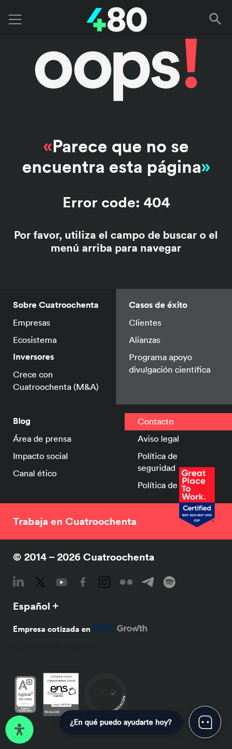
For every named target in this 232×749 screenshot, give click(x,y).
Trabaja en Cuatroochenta (75, 521)
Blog (22, 421)
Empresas (31, 322)
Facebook (83, 582)
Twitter (40, 582)
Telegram (147, 582)
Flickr (126, 582)
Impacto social (40, 455)
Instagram (104, 582)
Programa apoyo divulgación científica (171, 363)
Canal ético (35, 473)
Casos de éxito (158, 305)
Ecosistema (35, 339)
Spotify (169, 582)
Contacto (156, 421)
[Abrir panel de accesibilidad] (19, 730)
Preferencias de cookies (59, 646)
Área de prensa (42, 438)
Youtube (61, 582)
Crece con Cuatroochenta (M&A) (56, 380)
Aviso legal (158, 438)
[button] (217, 19)
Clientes (145, 322)
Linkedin (18, 582)
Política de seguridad (158, 461)
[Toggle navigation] (15, 19)
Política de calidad (172, 485)
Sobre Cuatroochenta (56, 305)
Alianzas (144, 339)
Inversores (33, 356)
